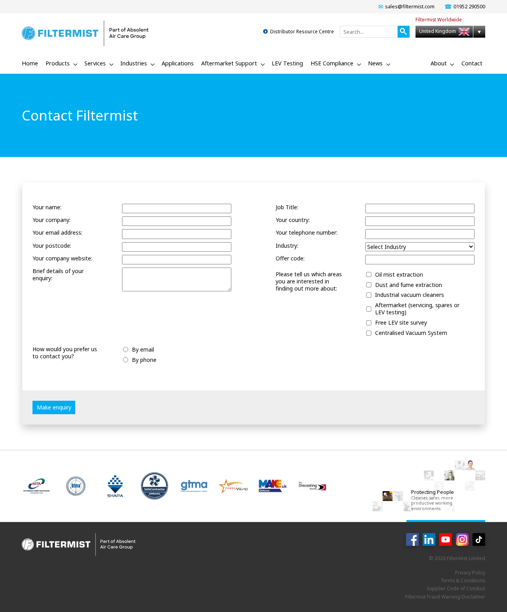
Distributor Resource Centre (302, 32)
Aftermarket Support (229, 63)
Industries (133, 63)
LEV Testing (287, 63)
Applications (178, 63)
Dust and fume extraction (408, 285)
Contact (471, 63)
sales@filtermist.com (410, 6)
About (439, 63)
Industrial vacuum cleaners (409, 294)
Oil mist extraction (399, 274)
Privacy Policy (470, 572)
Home (30, 63)
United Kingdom (438, 31)
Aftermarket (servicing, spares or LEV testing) (417, 309)
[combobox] (369, 32)
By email (143, 349)
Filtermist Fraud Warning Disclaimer (445, 596)
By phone (144, 359)
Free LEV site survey (401, 322)
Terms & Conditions (462, 580)
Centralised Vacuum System (411, 333)
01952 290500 (469, 6)
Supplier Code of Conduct (456, 588)
